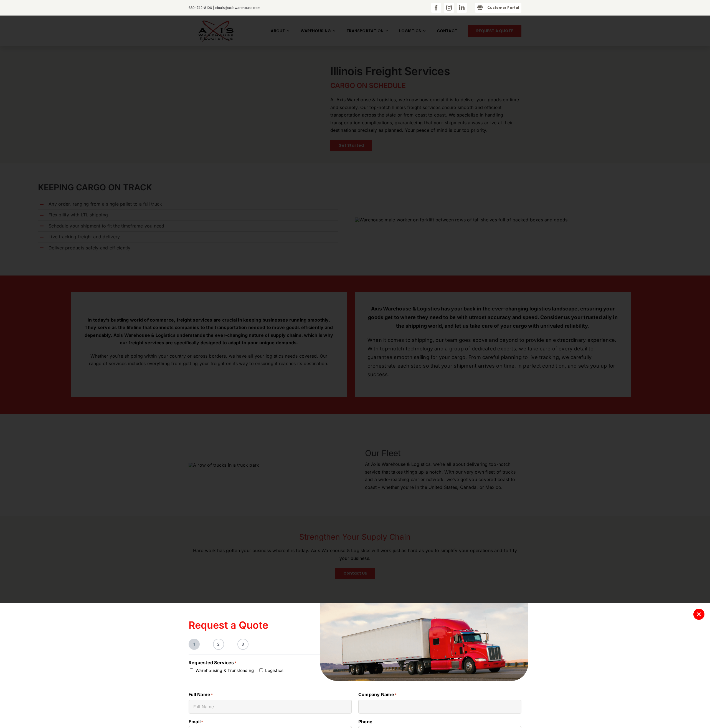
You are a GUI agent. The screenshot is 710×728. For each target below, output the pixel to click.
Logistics (274, 670)
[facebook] (436, 8)
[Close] (698, 614)
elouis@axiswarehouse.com (237, 8)
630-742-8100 (200, 8)
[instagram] (449, 8)
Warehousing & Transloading (225, 670)
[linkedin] (462, 8)
